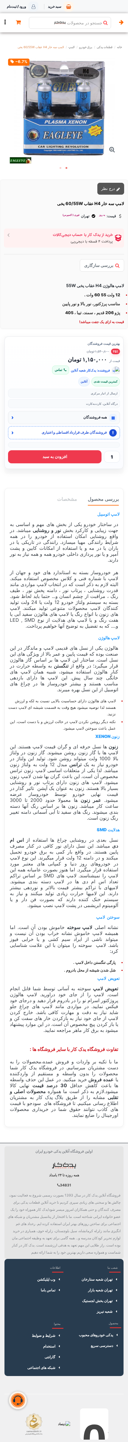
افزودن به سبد (55, 456)
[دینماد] (64, 1424)
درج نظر (108, 188)
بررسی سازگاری (98, 265)
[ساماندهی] (34, 1424)
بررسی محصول (103, 499)
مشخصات (67, 499)
